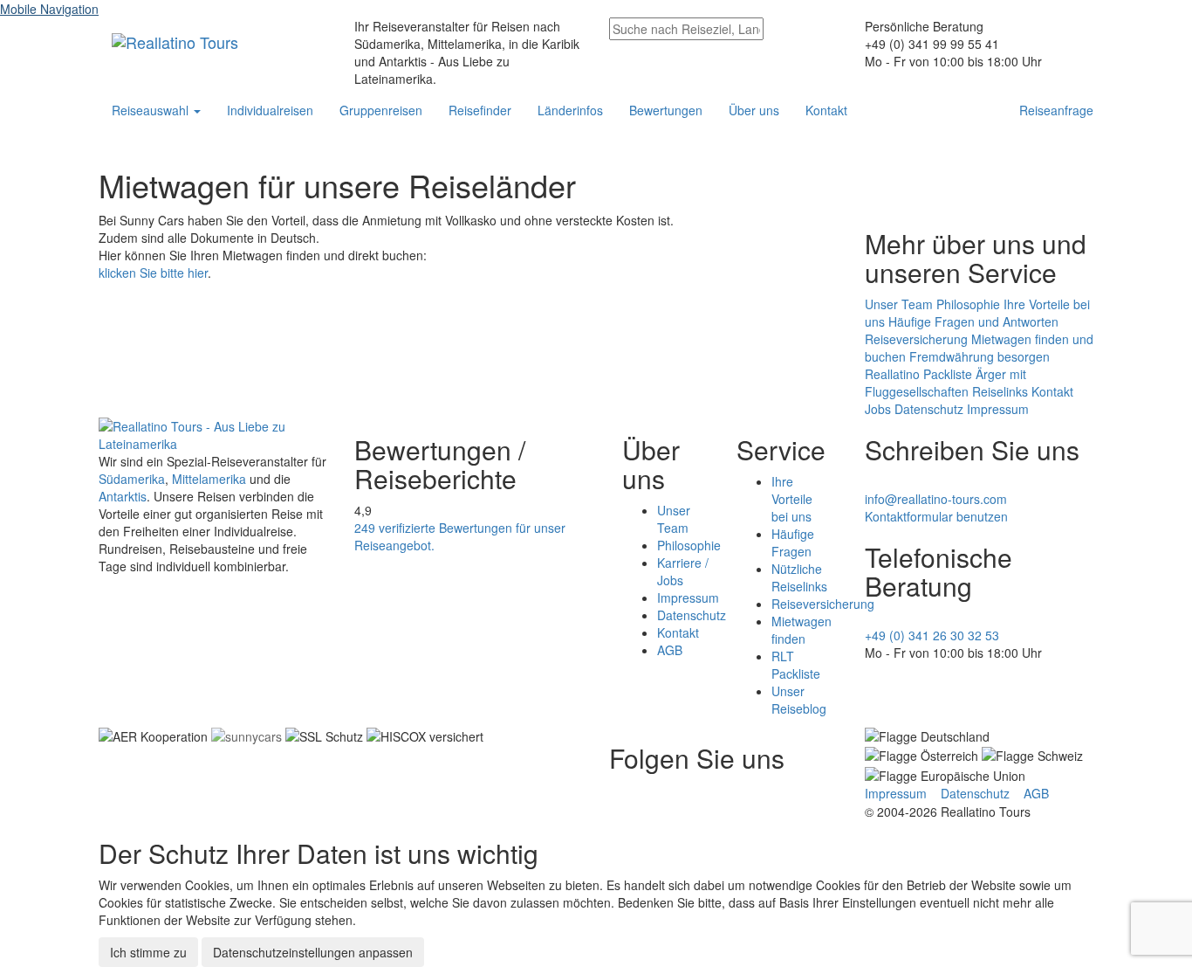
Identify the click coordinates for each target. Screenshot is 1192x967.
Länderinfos (570, 110)
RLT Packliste (795, 664)
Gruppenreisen (380, 110)
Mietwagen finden (801, 629)
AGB (669, 650)
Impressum (998, 409)
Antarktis (123, 496)
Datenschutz (928, 409)
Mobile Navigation (49, 8)
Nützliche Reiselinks (799, 577)
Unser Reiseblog (798, 699)
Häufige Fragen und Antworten (973, 321)
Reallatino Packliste (918, 374)
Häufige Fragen (792, 542)
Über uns (754, 110)
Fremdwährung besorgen (979, 356)
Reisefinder (480, 110)
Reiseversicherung (916, 339)
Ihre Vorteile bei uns (791, 499)
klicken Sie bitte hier (153, 272)
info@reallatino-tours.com (936, 499)
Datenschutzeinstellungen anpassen (313, 952)
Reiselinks (1000, 391)
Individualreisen (270, 110)
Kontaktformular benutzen (936, 516)
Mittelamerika (209, 478)
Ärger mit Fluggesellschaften (945, 382)
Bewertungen (665, 110)
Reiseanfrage (1056, 110)
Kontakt (826, 110)
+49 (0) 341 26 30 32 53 (932, 635)
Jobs (878, 409)
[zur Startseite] (213, 432)
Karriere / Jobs (683, 571)
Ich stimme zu (148, 952)
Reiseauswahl (152, 110)
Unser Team (899, 304)
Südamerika (132, 478)
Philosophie (968, 304)
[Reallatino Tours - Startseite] (175, 39)
